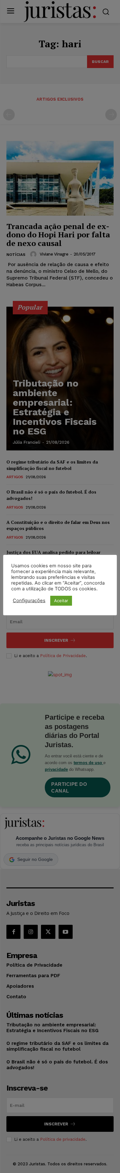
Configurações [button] (29, 600)
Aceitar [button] (61, 600)
